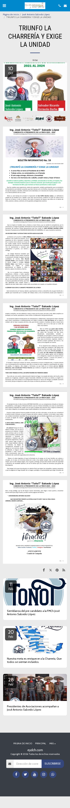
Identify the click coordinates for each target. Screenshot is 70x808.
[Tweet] (50, 570)
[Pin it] (57, 570)
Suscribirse (53, 763)
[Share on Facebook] (43, 570)
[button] (4, 5)
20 (11, 634)
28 (11, 681)
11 (11, 586)
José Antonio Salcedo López (36, 14)
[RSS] (63, 570)
